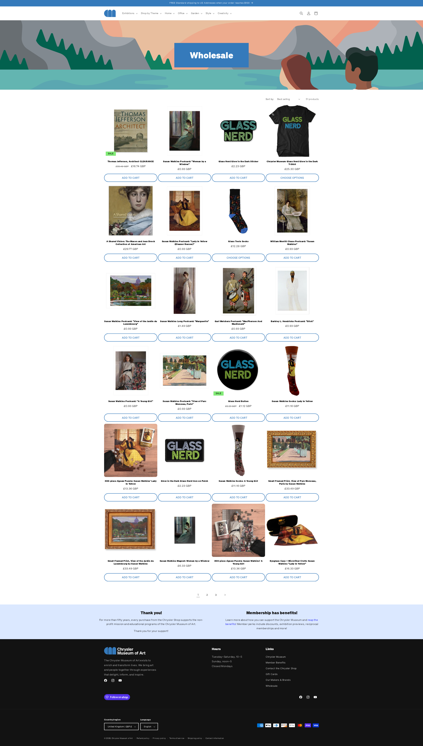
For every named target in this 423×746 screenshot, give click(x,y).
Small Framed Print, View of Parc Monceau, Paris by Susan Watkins (292, 482)
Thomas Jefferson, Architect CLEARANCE (131, 161)
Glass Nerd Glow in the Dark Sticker (238, 161)
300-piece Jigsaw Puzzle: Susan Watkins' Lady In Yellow (130, 482)
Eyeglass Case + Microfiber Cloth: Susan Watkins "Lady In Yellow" (292, 562)
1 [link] (198, 595)
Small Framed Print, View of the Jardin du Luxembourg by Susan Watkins (131, 562)
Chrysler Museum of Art (122, 738)
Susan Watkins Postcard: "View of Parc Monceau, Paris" (184, 402)
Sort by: (270, 99)
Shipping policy (195, 738)
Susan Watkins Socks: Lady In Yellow (292, 401)
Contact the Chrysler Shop (281, 668)
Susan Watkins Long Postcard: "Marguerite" (184, 321)
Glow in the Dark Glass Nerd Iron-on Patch (184, 481)
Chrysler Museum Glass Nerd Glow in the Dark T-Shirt (292, 163)
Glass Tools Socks (238, 241)
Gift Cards (272, 674)
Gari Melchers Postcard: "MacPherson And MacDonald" (238, 323)
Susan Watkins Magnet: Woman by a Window (184, 561)
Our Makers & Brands (278, 679)
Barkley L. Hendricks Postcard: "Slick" (292, 321)
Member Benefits (276, 662)
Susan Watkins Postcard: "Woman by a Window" (184, 163)
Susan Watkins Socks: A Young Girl (238, 481)
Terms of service (176, 738)
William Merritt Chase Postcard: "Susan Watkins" (292, 243)
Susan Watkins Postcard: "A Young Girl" (130, 401)
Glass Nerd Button (238, 401)
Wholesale (271, 685)
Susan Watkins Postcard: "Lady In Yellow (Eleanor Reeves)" (184, 243)
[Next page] (225, 595)
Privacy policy (159, 738)
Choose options (292, 178)
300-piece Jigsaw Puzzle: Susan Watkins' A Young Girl (238, 562)
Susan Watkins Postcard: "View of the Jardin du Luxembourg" (130, 323)
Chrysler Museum (276, 656)
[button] (129, 13)
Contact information (215, 738)
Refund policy (143, 738)
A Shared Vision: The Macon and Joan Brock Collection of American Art (130, 243)
